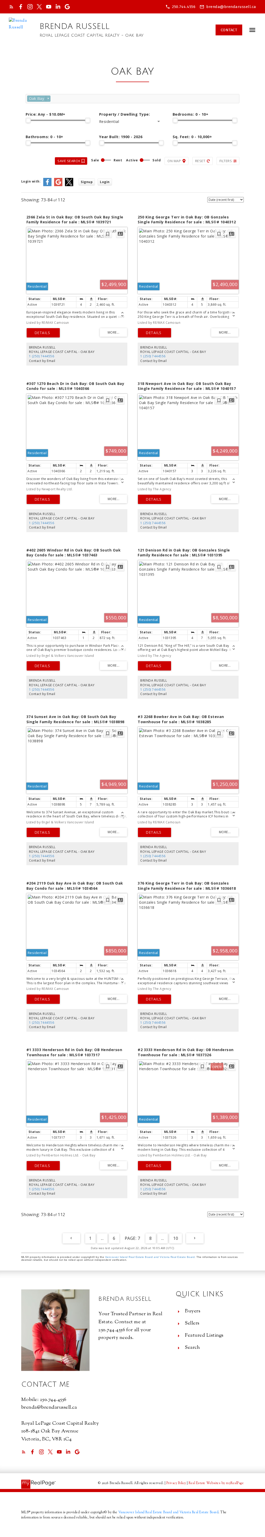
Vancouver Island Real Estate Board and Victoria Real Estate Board (150, 1257)
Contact (229, 30)
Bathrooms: (44, 136)
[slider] (28, 120)
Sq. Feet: (192, 136)
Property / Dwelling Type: (124, 114)
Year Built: (121, 136)
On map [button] (174, 161)
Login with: (31, 181)
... (102, 1238)
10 (175, 1238)
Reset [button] (200, 161)
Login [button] (105, 182)
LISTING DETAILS (43, 332)
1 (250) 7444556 (41, 356)
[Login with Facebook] (47, 185)
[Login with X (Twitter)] (69, 185)
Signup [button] (87, 182)
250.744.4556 (183, 6)
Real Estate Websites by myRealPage (216, 1483)
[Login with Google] (58, 185)
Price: (45, 114)
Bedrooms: (191, 114)
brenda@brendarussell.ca (231, 6)
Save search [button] (68, 161)
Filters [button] (225, 161)
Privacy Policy (176, 1483)
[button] (180, 6)
